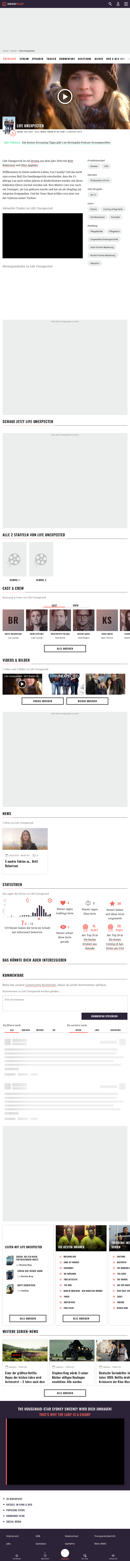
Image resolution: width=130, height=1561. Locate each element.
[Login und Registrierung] (118, 4)
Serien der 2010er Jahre (30, 1271)
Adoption (94, 263)
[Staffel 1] (15, 559)
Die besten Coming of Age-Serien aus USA (115, 944)
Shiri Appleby (29, 165)
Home (5, 50)
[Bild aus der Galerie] (64, 684)
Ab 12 (93, 194)
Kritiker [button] (40, 1030)
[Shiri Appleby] (37, 620)
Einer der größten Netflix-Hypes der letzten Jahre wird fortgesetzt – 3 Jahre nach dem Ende (25, 1377)
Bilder (99, 58)
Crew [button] (76, 605)
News (7, 813)
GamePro (70, 1543)
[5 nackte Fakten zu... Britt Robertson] (25, 839)
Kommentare (67, 58)
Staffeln (71, 131)
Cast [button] (54, 605)
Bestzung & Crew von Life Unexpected (24, 597)
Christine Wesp (25, 1264)
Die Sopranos (70, 1273)
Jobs (8, 1543)
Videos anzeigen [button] (42, 701)
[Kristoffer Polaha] (60, 620)
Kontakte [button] (26, 1030)
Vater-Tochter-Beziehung (102, 247)
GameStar (41, 1543)
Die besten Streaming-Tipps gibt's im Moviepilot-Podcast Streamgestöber (66, 142)
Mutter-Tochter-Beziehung (102, 255)
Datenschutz (71, 1536)
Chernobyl (69, 1268)
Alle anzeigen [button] (65, 648)
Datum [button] (78, 1030)
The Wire (68, 1285)
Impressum (12, 1536)
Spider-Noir (122, 1308)
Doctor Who (69, 1302)
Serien (14, 50)
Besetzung (84, 58)
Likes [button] (97, 1030)
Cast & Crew (13, 588)
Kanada (94, 166)
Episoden (37, 58)
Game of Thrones (71, 1262)
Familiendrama (97, 217)
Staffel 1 (15, 580)
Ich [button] (53, 1030)
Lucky (119, 1296)
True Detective (71, 1279)
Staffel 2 (41, 580)
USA (106, 166)
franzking (25, 1290)
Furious (120, 1302)
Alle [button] (12, 1030)
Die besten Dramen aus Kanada (90, 944)
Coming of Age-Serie (113, 209)
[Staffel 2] (41, 559)
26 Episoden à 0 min (99, 180)
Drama (93, 209)
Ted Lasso (121, 1273)
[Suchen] (110, 4)
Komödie (115, 217)
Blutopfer (121, 1262)
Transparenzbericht (104, 1536)
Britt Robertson (26, 1285)
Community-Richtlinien (40, 985)
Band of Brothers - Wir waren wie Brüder (83, 1290)
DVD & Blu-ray (115, 58)
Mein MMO (100, 1543)
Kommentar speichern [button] (104, 1016)
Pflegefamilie (96, 231)
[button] (16, 1556)
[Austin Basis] (83, 620)
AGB (38, 1536)
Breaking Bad (70, 1256)
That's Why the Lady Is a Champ (65, 1414)
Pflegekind (114, 231)
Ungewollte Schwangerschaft (104, 239)
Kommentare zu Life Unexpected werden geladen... (32, 991)
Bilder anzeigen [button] (87, 701)
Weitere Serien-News (20, 1331)
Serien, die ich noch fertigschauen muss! (27, 1258)
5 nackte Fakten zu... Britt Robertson (21, 863)
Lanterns (121, 1256)
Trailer (51, 58)
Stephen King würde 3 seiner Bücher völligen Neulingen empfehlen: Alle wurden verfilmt (70, 1377)
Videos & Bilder (16, 660)
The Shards (122, 1279)
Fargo (66, 1296)
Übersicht (9, 58)
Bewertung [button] (115, 1030)
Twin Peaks (69, 1308)
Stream (24, 58)
